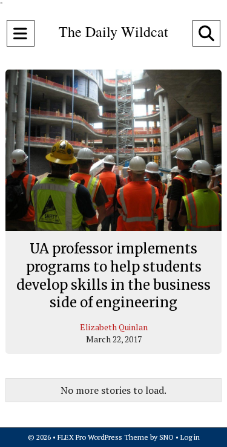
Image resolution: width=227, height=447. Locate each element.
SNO (166, 437)
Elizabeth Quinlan (114, 327)
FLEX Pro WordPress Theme (103, 437)
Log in (190, 437)
